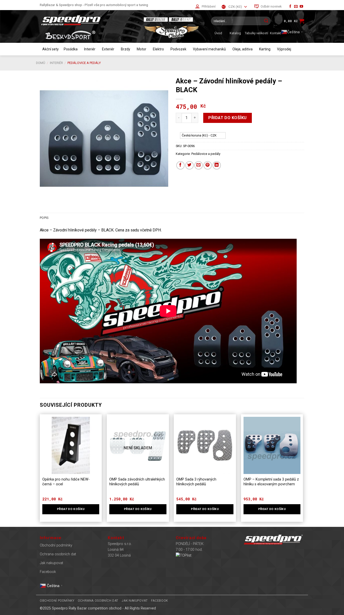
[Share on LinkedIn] (217, 165)
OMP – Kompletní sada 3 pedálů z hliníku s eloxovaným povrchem (271, 481)
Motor (141, 49)
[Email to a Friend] (198, 165)
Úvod (218, 33)
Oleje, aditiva (242, 49)
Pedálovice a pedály (84, 63)
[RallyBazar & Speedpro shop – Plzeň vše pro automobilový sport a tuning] (87, 20)
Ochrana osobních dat (58, 554)
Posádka (71, 49)
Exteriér (108, 49)
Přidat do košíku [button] (71, 509)
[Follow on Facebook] (290, 7)
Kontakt (275, 33)
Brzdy (125, 49)
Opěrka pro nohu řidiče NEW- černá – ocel (66, 481)
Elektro (158, 49)
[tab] (44, 218)
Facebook (48, 572)
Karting (264, 49)
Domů (40, 63)
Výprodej (284, 49)
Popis (44, 218)
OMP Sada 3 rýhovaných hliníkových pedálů (196, 481)
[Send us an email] (296, 7)
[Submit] (266, 21)
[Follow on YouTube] (301, 7)
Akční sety (50, 49)
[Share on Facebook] (180, 165)
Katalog (235, 33)
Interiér (89, 49)
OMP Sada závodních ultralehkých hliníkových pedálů (137, 481)
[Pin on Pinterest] (207, 165)
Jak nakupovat (51, 563)
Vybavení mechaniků (209, 49)
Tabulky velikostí (256, 33)
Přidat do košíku (227, 117)
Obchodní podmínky (56, 545)
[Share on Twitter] (189, 165)
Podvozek (178, 49)
